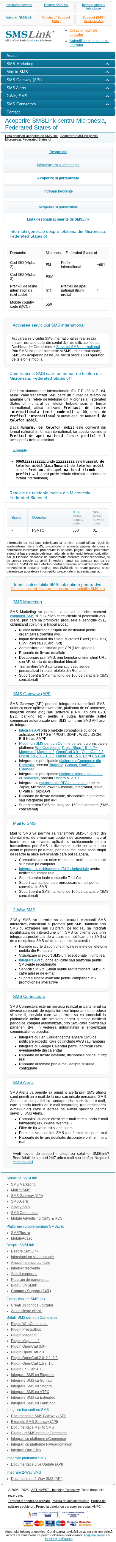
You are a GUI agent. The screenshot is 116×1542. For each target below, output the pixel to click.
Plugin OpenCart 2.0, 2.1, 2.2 (34, 1358)
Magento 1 (27, 752)
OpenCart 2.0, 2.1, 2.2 (36, 756)
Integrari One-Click (26, 1450)
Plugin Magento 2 (25, 1341)
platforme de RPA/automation (63, 783)
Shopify (60, 778)
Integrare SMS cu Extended (33, 1397)
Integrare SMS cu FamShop (33, 1403)
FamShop (87, 765)
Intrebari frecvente (19, 5)
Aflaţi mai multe (94, 1535)
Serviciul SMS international (78, 347)
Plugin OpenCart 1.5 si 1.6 (32, 1363)
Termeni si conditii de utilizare (29, 1501)
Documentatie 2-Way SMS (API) (36, 1479)
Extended (27, 769)
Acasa (12, 55)
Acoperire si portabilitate (58, 178)
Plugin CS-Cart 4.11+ (28, 1369)
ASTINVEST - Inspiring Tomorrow (55, 1490)
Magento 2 (45, 752)
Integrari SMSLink (19, 17)
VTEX (75, 778)
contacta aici (23, 1162)
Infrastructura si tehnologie (93, 6)
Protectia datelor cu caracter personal (63, 1506)
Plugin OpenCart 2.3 (27, 1352)
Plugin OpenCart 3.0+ (28, 1346)
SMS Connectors (29, 996)
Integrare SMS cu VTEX (30, 1392)
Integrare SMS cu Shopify (31, 1386)
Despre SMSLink (56, 5)
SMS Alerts (23, 1082)
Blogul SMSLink (24, 1285)
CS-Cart (98, 756)
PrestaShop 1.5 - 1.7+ (79, 748)
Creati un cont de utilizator (32, 1305)
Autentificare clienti (26, 1311)
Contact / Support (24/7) (56, 19)
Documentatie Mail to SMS (32, 1427)
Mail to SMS (24, 823)
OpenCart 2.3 (93, 752)
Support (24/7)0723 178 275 (93, 19)
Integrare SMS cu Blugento (32, 1375)
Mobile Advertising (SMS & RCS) (37, 1218)
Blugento (56, 765)
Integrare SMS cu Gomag (31, 1380)
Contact (13, 112)
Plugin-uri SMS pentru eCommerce (47, 743)
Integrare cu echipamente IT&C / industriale (54, 869)
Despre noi (58, 152)
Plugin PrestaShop (26, 1329)
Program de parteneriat (29, 1279)
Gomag (71, 765)
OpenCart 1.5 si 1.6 (71, 756)
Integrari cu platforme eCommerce (38, 1439)
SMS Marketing (27, 601)
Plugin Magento (24, 1335)
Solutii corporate (24, 1274)
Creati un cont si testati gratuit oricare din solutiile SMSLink (58, 589)
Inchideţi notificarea (59, 1539)
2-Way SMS (24, 909)
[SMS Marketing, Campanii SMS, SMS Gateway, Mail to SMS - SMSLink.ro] (28, 42)
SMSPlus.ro (20, 1233)
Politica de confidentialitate (70, 1501)
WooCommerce (47, 748)
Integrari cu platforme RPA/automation (41, 1444)
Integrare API (29, 730)
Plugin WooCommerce (29, 1324)
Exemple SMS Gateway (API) (34, 1421)
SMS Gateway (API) (32, 693)
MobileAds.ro (21, 1238)
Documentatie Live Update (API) (37, 1464)
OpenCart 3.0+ (68, 752)
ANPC (96, 1506)
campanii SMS (22, 616)
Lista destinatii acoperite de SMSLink (31, 136)
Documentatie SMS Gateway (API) (38, 1416)
